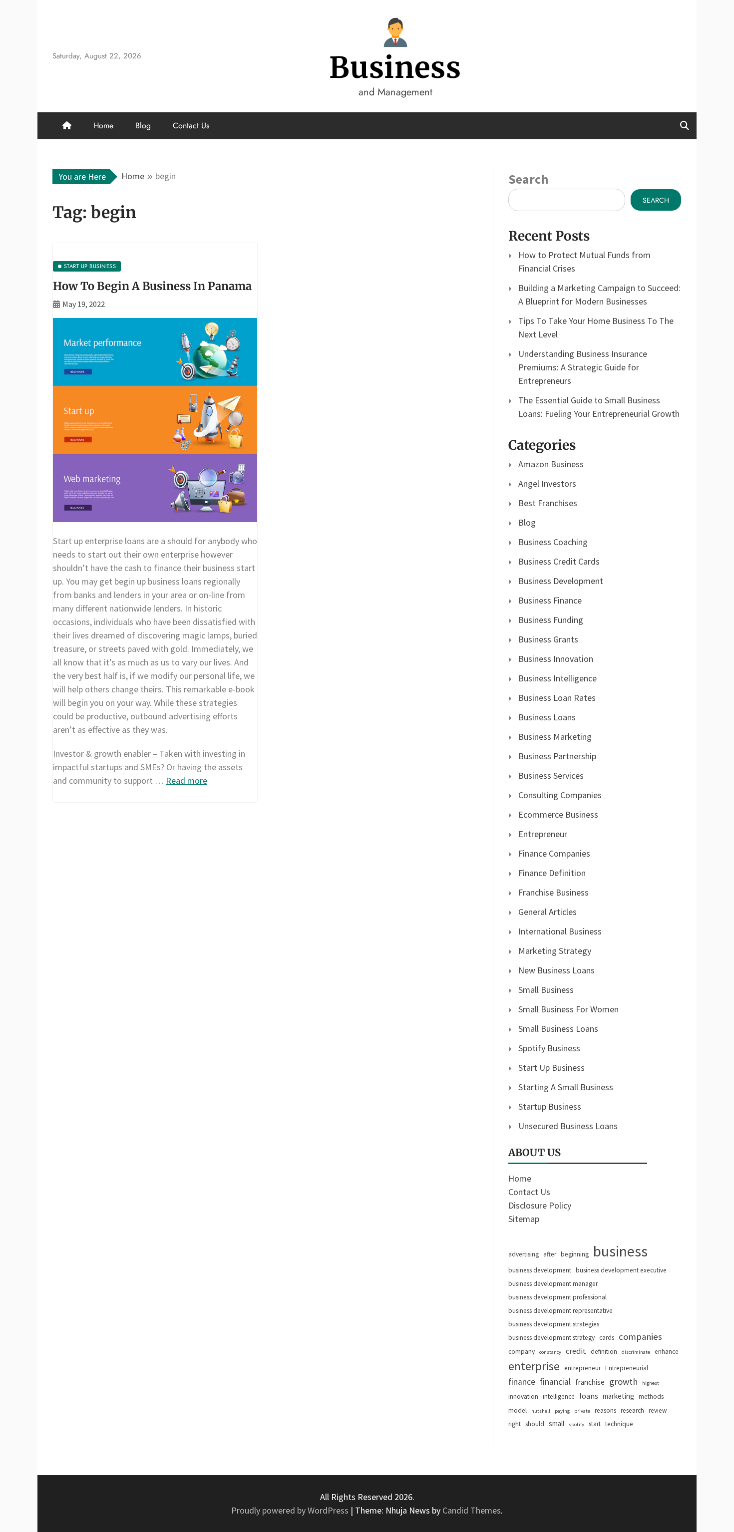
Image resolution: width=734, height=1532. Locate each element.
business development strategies (553, 1324)
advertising (523, 1254)
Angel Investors (547, 483)
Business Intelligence (557, 678)
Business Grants (548, 639)
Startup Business (549, 1106)
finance (521, 1381)
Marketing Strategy (554, 950)
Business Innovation (555, 658)
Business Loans (547, 717)
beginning (575, 1254)
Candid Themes (471, 1510)
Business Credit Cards (559, 561)
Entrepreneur (542, 834)
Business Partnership (557, 756)
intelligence (559, 1396)
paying (562, 1411)
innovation (523, 1396)
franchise (590, 1382)
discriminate (636, 1352)
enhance (667, 1351)
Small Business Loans (558, 1028)
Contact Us (191, 125)
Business (395, 67)
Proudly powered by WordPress (291, 1510)
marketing (618, 1396)
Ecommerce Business (558, 814)
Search (528, 179)
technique (619, 1424)
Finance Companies (554, 853)
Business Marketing (555, 736)
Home (103, 125)
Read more (186, 780)
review (658, 1410)
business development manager (553, 1283)
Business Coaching (553, 542)
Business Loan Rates (557, 697)
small (556, 1423)
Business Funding (550, 619)
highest (650, 1383)
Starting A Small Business (565, 1087)
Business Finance (550, 600)
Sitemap (523, 1219)
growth (623, 1381)
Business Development (560, 581)
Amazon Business (551, 464)
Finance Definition (552, 873)
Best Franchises (547, 503)
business (620, 1251)
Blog (143, 125)
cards (606, 1337)
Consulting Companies (560, 795)
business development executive (621, 1270)
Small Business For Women (568, 1009)
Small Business (546, 989)
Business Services (551, 775)
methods (651, 1396)
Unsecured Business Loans (568, 1126)
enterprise (534, 1366)
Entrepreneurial (626, 1368)
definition (604, 1351)
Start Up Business (551, 1067)
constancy (550, 1352)
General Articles (547, 912)
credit (576, 1351)
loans (588, 1396)
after (549, 1254)
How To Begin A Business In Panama (152, 286)
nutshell (540, 1411)
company (521, 1351)
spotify (576, 1424)
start (595, 1424)
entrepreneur (582, 1368)
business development (539, 1270)
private (582, 1411)
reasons (605, 1410)
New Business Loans (556, 970)
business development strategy (551, 1337)
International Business (560, 931)
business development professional (557, 1297)
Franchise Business (553, 892)
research (632, 1410)
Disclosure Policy (539, 1205)
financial (555, 1381)
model (517, 1410)
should (534, 1424)
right (514, 1424)
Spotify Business (549, 1048)
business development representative (560, 1310)
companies (640, 1336)
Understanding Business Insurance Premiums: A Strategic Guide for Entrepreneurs (582, 367)
